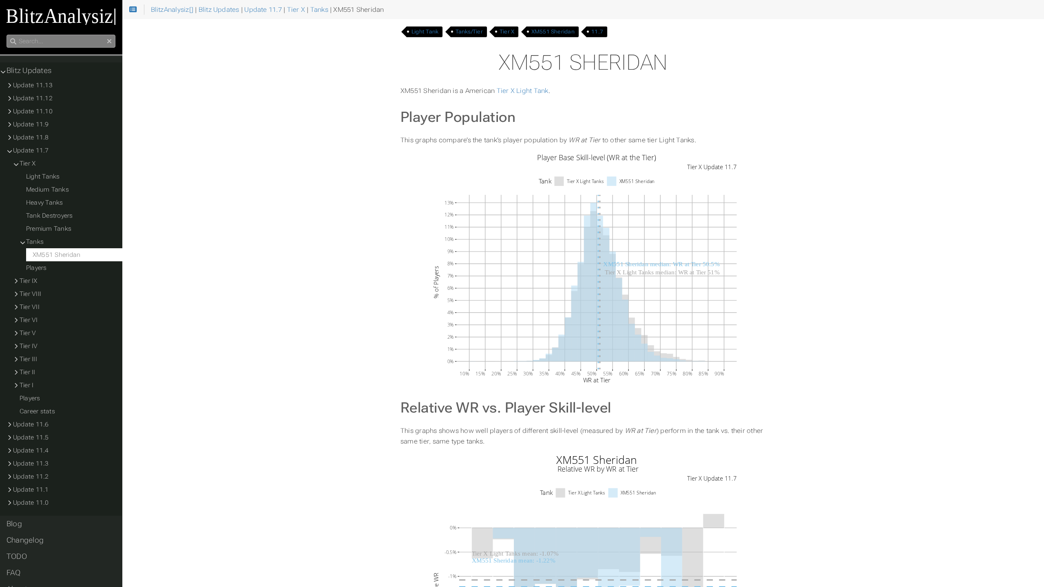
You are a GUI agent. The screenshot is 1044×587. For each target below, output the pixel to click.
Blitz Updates (29, 70)
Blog (14, 524)
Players (36, 267)
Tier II (27, 372)
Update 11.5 (31, 437)
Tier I (26, 385)
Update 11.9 (31, 124)
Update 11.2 (31, 476)
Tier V (28, 333)
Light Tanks (43, 176)
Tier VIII (30, 294)
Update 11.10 (33, 111)
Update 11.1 (31, 489)
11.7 (597, 32)
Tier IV (29, 346)
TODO (17, 556)
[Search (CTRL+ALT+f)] (13, 41)
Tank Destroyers (49, 215)
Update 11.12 (33, 98)
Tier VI (29, 320)
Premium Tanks (48, 228)
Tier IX (29, 281)
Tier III (28, 359)
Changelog (25, 540)
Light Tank (424, 32)
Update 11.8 (31, 137)
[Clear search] (109, 41)
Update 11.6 (31, 424)
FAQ (14, 573)
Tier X (507, 32)
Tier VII (30, 307)
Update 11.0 (31, 502)
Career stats (37, 411)
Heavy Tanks (44, 202)
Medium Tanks (47, 189)
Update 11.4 (31, 450)
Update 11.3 (31, 463)
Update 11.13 (33, 85)
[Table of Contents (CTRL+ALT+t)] (133, 9)
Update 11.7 (31, 150)
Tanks (35, 241)
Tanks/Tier (469, 32)
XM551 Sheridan (553, 32)
